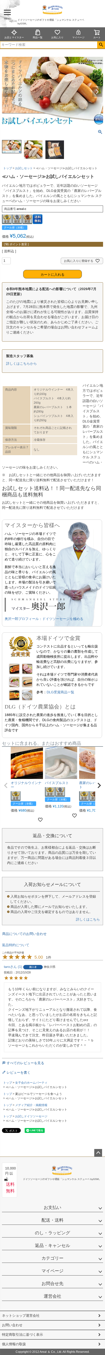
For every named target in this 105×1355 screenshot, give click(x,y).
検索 (101, 44)
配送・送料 (52, 1220)
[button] (6, 785)
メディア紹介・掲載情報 (31, 1105)
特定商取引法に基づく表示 (22, 1334)
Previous (8, 92)
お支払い (52, 1207)
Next (97, 92)
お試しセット (24, 168)
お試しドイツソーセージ (31, 1116)
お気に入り (57, 37)
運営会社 (52, 1296)
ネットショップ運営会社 (21, 1315)
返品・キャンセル (52, 1245)
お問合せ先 (52, 1283)
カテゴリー (52, 1258)
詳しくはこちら (88, 919)
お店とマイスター (14, 37)
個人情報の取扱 (14, 1344)
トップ (7, 168)
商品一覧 (37, 37)
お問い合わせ (12, 1325)
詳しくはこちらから (21, 363)
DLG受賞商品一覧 (60, 692)
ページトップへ (98, 1153)
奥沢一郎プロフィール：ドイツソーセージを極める (44, 619)
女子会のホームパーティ (31, 1082)
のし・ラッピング (52, 1232)
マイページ (78, 37)
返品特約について (15, 945)
